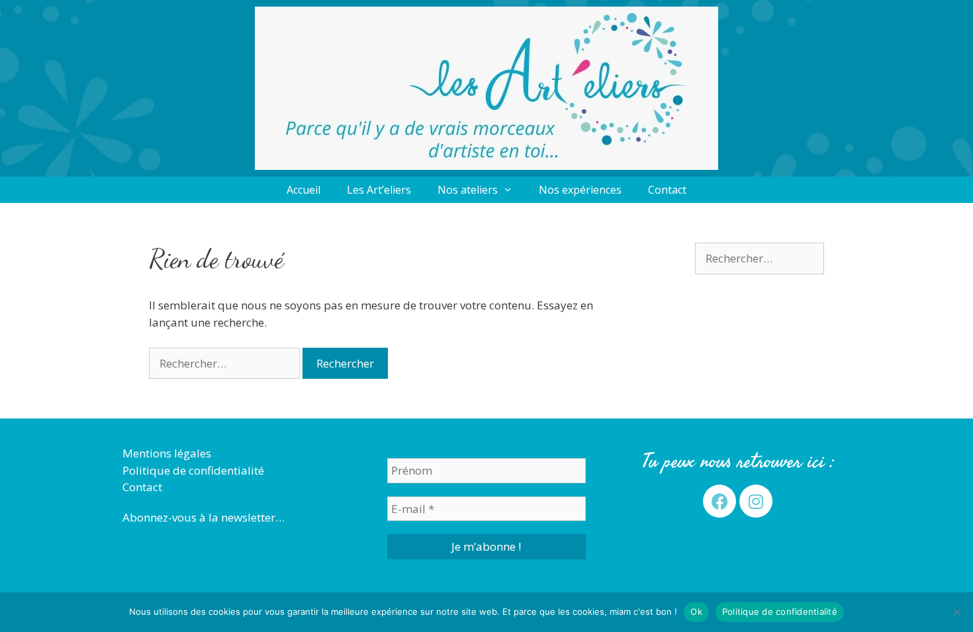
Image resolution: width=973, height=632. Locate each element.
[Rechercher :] (225, 363)
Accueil (303, 189)
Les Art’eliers (379, 189)
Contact (667, 189)
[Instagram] (755, 501)
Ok (696, 611)
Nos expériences (580, 189)
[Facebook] (719, 501)
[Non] (956, 612)
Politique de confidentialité (193, 470)
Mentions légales (166, 453)
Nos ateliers (468, 189)
